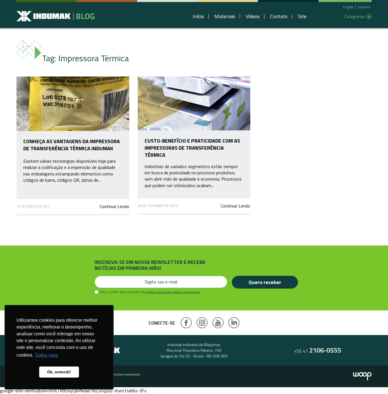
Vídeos (253, 16)
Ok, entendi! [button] (59, 372)
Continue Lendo (114, 206)
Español (364, 7)
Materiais (224, 16)
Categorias (354, 16)
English (348, 7)
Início (198, 16)
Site (302, 16)
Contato (278, 16)
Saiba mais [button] (46, 355)
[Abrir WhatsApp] (373, 379)
